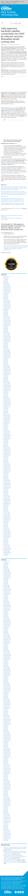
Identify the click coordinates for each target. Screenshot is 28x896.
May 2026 (6, 280)
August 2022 (6, 342)
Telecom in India (15, 208)
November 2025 (7, 289)
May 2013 (6, 492)
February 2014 (7, 480)
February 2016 (7, 447)
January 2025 (7, 302)
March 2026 (6, 283)
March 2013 (6, 495)
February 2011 (7, 529)
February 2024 (7, 317)
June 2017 (6, 426)
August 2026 (6, 276)
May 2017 (6, 427)
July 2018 (6, 408)
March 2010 (6, 544)
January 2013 (7, 498)
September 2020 (7, 373)
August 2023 (6, 325)
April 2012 (6, 510)
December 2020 (7, 369)
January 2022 (7, 351)
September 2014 (7, 471)
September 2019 (7, 389)
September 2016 (7, 438)
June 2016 (6, 442)
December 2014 (7, 466)
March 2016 (6, 446)
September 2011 (7, 519)
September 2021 (7, 356)
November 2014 (7, 468)
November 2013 (7, 484)
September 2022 (7, 340)
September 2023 (7, 324)
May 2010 (6, 541)
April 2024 (6, 314)
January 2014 (7, 481)
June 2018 (6, 409)
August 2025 (6, 293)
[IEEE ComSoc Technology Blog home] (14, 8)
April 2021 (6, 363)
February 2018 (7, 415)
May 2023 (6, 329)
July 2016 (6, 441)
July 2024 (6, 310)
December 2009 (7, 548)
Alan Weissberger (16, 44)
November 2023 (7, 321)
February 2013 (7, 496)
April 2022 (6, 347)
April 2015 (6, 461)
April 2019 (6, 396)
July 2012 (6, 506)
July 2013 (6, 490)
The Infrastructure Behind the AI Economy (13, 862)
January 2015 (7, 465)
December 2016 (7, 434)
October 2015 (7, 453)
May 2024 (6, 313)
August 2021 (6, 358)
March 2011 (6, 528)
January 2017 (7, 433)
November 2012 (7, 500)
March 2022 (6, 348)
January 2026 (7, 286)
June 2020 (6, 377)
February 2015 (7, 464)
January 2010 (7, 547)
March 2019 (6, 397)
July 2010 (6, 538)
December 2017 (7, 418)
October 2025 (7, 290)
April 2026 (6, 282)
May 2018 (6, 411)
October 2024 (7, 306)
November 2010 (7, 533)
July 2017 (6, 424)
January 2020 (7, 384)
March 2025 (6, 299)
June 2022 (6, 344)
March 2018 (6, 414)
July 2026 (6, 278)
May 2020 (6, 378)
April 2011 (6, 526)
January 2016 (7, 449)
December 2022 (7, 336)
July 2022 (6, 343)
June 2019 (6, 393)
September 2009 (7, 552)
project (9, 110)
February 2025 (7, 301)
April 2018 (6, 412)
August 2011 (6, 521)
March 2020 (6, 381)
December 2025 (7, 287)
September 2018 (7, 405)
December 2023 (7, 320)
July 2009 (6, 555)
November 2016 (7, 435)
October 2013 (7, 485)
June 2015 (6, 458)
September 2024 (7, 308)
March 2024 (6, 316)
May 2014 (6, 476)
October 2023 (7, 323)
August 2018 (6, 407)
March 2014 (6, 479)
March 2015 (6, 462)
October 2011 (7, 518)
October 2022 (7, 339)
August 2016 (6, 439)
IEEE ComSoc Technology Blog (9, 13)
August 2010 (6, 537)
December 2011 (7, 515)
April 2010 (6, 542)
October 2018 (7, 404)
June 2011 (6, 523)
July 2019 (6, 392)
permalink (5, 209)
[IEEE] (19, 892)
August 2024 (6, 309)
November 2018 (7, 403)
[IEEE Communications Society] (8, 892)
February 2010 (7, 545)
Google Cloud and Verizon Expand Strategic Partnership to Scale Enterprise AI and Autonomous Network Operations (15, 857)
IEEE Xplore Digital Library (16, 1)
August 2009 (6, 553)
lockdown (4, 170)
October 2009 (7, 551)
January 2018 (7, 416)
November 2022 (7, 337)
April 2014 (6, 477)
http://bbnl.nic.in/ (4, 196)
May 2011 (6, 525)
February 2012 (7, 513)
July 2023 (6, 327)
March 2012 (6, 511)
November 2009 (7, 549)
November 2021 (7, 354)
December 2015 (7, 450)
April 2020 (6, 380)
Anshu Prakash (12, 107)
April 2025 (6, 298)
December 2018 (7, 401)
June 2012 (6, 507)
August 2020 (6, 374)
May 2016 (6, 443)
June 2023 (6, 328)
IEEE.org (2, 1)
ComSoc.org (8, 1)
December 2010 (7, 532)
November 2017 (7, 419)
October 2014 (7, 469)
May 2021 (6, 362)
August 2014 (6, 472)
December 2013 (7, 483)
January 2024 (7, 318)
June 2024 (6, 312)
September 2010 (7, 536)
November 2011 (7, 517)
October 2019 (7, 388)
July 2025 (6, 294)
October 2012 (7, 502)
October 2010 (7, 534)
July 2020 (6, 375)
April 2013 (6, 494)
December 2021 (7, 352)
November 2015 (7, 452)
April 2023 (6, 331)
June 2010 (6, 540)
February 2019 (7, 399)
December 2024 (7, 304)
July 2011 (6, 522)
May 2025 (6, 297)
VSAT (20, 208)
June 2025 (6, 295)
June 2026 (6, 279)
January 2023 (7, 335)
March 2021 (6, 365)
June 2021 (6, 361)
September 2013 (7, 487)
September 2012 (7, 503)
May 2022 (6, 346)
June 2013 (6, 491)
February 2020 (7, 382)
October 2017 (7, 420)
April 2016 (6, 445)
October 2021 (7, 355)
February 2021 (7, 366)
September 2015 (7, 454)
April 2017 (6, 428)
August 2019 (6, 390)
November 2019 (7, 386)
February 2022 (7, 350)
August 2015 (6, 456)
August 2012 (6, 504)
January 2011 (7, 530)
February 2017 (7, 431)
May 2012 (6, 509)
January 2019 (7, 400)
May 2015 (6, 460)
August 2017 (6, 423)
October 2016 (7, 437)
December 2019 (7, 385)
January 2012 (7, 514)
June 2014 (6, 475)
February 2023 (7, 333)
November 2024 (7, 305)
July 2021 (6, 359)
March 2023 (6, 332)
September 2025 (7, 291)
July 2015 (6, 457)
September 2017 (7, 422)
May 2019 (6, 394)
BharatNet (5, 166)
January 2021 (7, 367)
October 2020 (7, 371)
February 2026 (7, 285)
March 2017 (6, 430)
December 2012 (7, 499)
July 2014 (6, 473)
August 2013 (6, 488)
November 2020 (7, 370)
